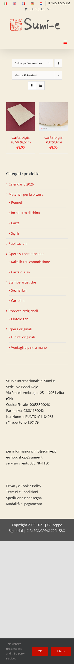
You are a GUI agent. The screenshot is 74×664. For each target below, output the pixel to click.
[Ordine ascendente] (58, 63)
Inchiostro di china (25, 212)
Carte (15, 223)
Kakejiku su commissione (30, 262)
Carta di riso (20, 272)
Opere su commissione (26, 254)
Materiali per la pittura (26, 194)
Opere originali (20, 329)
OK (40, 651)
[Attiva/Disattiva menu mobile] (66, 38)
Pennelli (17, 202)
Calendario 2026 (21, 184)
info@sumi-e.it (45, 451)
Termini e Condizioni (22, 492)
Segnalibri (19, 290)
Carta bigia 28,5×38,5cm (20, 139)
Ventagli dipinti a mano (29, 347)
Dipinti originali (23, 337)
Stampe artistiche (22, 282)
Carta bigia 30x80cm (53, 139)
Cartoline (18, 300)
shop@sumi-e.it (30, 457)
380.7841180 (39, 463)
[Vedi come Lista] (40, 86)
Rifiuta (61, 651)
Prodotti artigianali (23, 311)
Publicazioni (18, 243)
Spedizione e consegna (24, 498)
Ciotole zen (19, 319)
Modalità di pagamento (24, 504)
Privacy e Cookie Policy (23, 486)
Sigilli (15, 233)
